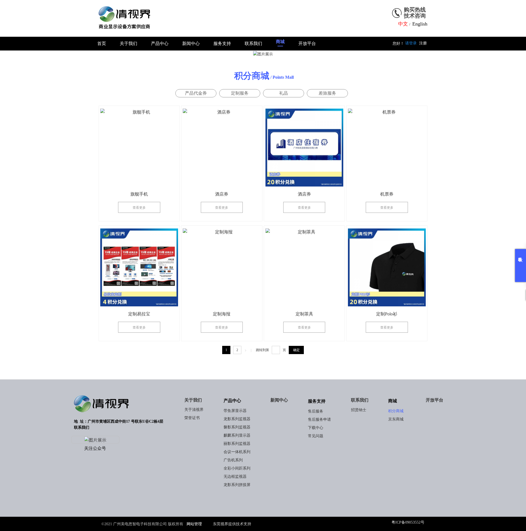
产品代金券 (196, 93)
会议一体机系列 (237, 452)
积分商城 (396, 411)
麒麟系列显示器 (237, 435)
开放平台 (434, 400)
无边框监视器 (235, 476)
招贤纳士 (358, 410)
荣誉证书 (192, 418)
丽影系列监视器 (237, 444)
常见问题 (315, 436)
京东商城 (396, 419)
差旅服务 (327, 93)
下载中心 (315, 428)
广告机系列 (233, 460)
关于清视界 (194, 410)
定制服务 (239, 93)
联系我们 (359, 400)
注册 (423, 43)
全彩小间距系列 (237, 468)
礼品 (283, 93)
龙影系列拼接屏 (237, 485)
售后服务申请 (319, 419)
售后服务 (315, 411)
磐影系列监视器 (237, 427)
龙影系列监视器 (237, 419)
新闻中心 (279, 400)
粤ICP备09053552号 (407, 522)
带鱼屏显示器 (235, 411)
